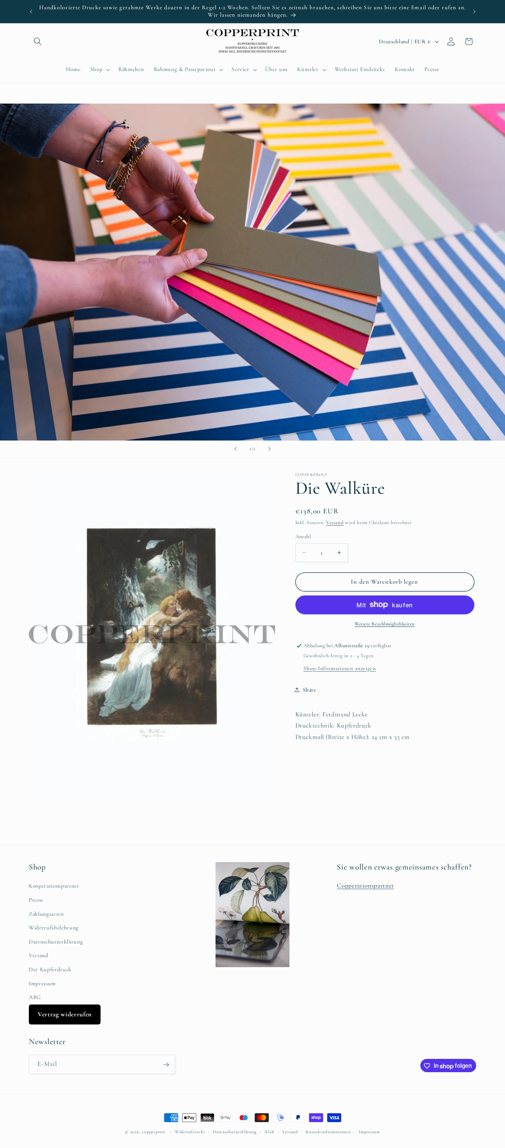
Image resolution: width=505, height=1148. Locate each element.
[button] (38, 41)
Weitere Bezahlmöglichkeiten (385, 624)
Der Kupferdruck (50, 969)
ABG (35, 997)
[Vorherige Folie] (235, 449)
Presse (36, 900)
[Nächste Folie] (269, 449)
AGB (269, 1131)
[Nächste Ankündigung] (474, 11)
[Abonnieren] (166, 1064)
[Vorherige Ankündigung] (31, 11)
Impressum (42, 983)
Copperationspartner (365, 886)
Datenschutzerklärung (56, 941)
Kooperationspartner (54, 886)
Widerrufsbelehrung (54, 928)
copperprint (153, 1131)
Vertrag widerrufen (65, 1014)
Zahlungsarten (46, 914)
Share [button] (309, 689)
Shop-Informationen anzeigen (340, 668)
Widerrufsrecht (190, 1131)
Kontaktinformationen (328, 1131)
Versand (334, 523)
